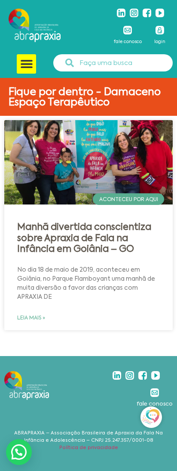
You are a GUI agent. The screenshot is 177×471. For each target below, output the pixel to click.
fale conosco (128, 41)
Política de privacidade (88, 447)
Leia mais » (31, 317)
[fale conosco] (127, 30)
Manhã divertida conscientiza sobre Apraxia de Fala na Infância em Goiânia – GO (84, 237)
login (159, 41)
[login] (160, 30)
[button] (26, 64)
